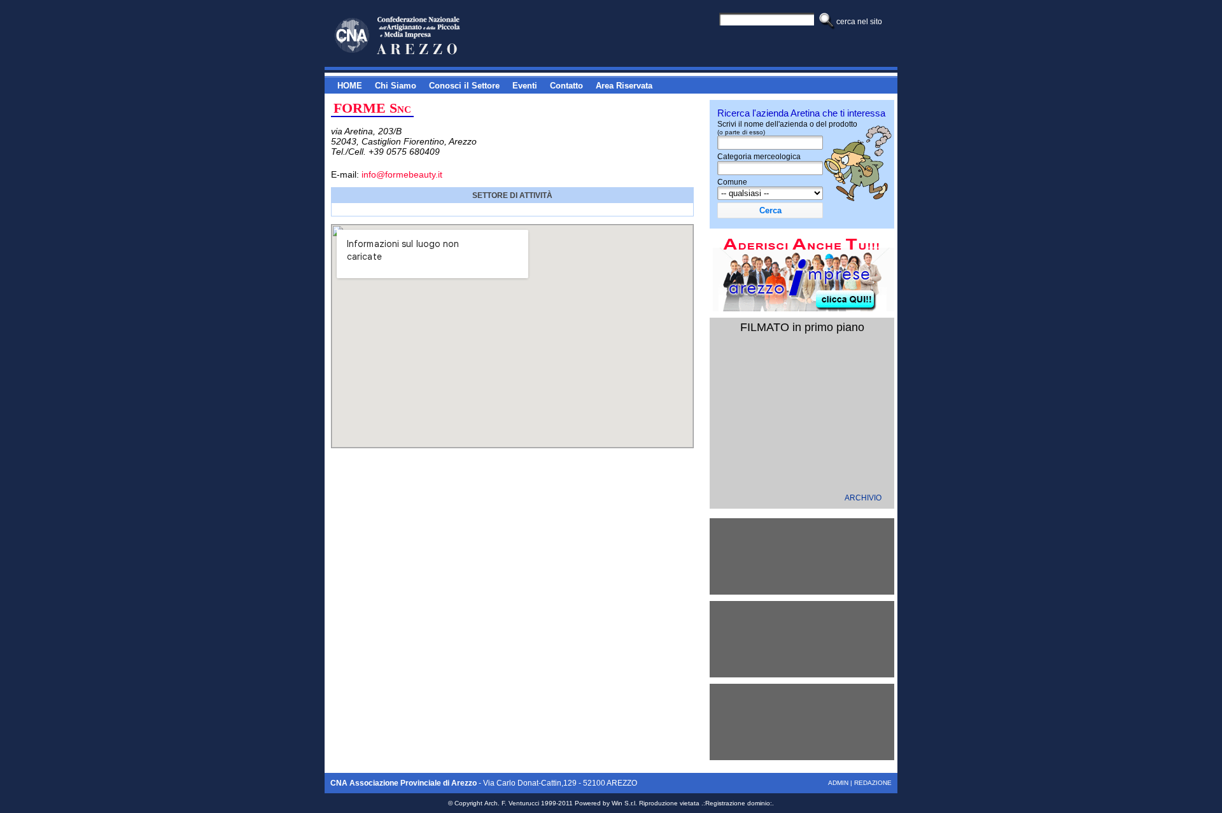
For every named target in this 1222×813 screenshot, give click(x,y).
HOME (349, 85)
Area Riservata (624, 85)
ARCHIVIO (863, 497)
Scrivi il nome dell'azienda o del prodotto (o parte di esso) (787, 128)
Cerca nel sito (859, 21)
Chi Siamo (395, 85)
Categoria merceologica (759, 156)
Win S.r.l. (624, 803)
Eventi (524, 85)
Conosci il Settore (464, 85)
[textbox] (770, 168)
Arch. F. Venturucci (511, 803)
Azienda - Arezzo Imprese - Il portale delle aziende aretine (419, 36)
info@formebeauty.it (402, 174)
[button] (770, 210)
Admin (838, 782)
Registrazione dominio (737, 803)
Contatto (566, 85)
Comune (732, 182)
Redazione (873, 782)
